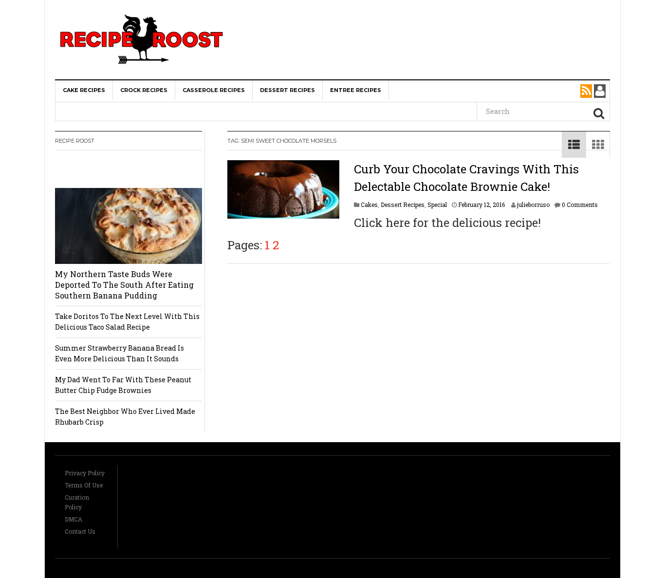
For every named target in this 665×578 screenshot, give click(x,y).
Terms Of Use (84, 485)
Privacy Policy (85, 473)
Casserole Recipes (214, 90)
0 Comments (580, 204)
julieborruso (533, 204)
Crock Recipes (143, 90)
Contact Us (80, 531)
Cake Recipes (84, 90)
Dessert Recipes (287, 90)
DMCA (73, 519)
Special (437, 204)
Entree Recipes (355, 90)
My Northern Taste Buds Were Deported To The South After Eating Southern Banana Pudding (124, 284)
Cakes (369, 204)
